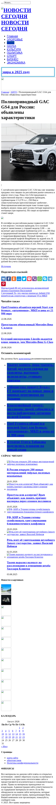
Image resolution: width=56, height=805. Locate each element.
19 (9, 737)
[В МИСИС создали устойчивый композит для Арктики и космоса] (6, 678)
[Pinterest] (3, 284)
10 (3, 734)
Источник (6, 266)
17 (3, 737)
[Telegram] (50, 278)
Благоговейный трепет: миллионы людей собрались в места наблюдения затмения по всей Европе (30, 411)
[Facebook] (8, 278)
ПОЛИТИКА (14, 52)
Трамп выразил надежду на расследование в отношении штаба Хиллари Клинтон (28, 565)
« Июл (4, 746)
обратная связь (14, 760)
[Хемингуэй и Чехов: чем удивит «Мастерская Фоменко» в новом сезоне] (6, 668)
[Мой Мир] (19, 278)
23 (23, 737)
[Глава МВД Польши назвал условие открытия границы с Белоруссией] (6, 657)
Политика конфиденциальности (22, 763)
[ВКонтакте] (3, 278)
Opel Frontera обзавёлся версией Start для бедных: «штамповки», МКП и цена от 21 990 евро (27, 310)
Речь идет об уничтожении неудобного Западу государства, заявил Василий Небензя (31, 543)
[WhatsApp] (39, 278)
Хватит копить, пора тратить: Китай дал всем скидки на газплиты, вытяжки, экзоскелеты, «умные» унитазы (30, 372)
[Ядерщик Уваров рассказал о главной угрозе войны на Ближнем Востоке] (6, 593)
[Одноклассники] (13, 278)
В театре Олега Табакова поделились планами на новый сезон (26, 445)
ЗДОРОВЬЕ (15, 39)
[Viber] (34, 278)
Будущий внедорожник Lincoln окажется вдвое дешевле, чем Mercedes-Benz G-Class (27, 340)
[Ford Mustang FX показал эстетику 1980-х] (6, 710)
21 (17, 737)
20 (13, 737)
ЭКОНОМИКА (16, 62)
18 (6, 737)
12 (9, 734)
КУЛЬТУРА (14, 49)
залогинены (24, 358)
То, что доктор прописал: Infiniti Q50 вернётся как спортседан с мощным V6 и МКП (25, 294)
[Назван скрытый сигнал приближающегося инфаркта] (6, 615)
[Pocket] (29, 278)
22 (20, 737)
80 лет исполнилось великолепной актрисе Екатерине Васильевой (25, 289)
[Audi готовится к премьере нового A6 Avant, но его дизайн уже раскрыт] (6, 699)
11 (6, 734)
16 (23, 734)
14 (17, 734)
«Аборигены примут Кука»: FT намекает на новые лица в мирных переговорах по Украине (30, 392)
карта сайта (12, 758)
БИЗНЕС (12, 59)
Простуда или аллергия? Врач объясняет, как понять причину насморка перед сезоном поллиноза (29, 498)
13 (13, 734)
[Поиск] (2, 3)
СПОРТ (12, 55)
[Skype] (45, 278)
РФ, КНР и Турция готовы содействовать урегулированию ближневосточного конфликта (26, 520)
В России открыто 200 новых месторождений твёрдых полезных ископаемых (28, 472)
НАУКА (11, 46)
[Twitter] (24, 278)
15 (20, 734)
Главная (12, 36)
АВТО (10, 42)
